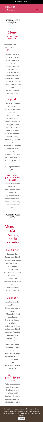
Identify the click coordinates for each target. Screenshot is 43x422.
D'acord (21, 418)
